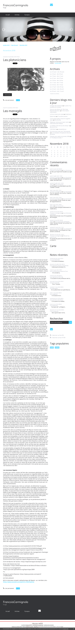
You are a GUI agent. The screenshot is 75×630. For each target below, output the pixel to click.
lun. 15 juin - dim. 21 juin (56, 76)
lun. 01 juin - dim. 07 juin (56, 78)
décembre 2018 (23, 45)
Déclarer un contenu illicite (17, 626)
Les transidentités (55, 260)
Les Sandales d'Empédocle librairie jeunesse (60, 133)
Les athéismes (54, 305)
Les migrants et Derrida (56, 277)
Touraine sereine (62, 116)
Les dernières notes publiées (38, 625)
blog (62, 626)
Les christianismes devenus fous (59, 271)
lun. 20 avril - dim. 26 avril (57, 89)
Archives (17, 15)
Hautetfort (41, 623)
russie (57, 347)
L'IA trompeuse (54, 311)
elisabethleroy (62, 129)
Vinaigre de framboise (56, 106)
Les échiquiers (67, 229)
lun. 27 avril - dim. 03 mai (56, 87)
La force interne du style (56, 114)
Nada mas (52, 116)
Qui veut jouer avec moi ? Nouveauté (60, 131)
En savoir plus (65, 628)
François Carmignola (55, 170)
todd (52, 347)
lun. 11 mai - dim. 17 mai (56, 82)
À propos (27, 15)
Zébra (51, 184)
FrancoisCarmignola (15, 5)
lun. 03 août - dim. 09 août (57, 72)
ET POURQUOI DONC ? (56, 138)
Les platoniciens (14, 60)
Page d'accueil (14, 45)
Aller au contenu (5, 1)
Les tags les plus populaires (49, 625)
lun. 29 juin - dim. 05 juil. (56, 74)
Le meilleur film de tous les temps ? (59, 125)
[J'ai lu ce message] (73, 628)
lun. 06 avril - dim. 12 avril (57, 91)
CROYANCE (53, 129)
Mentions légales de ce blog (28, 626)
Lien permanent (9, 100)
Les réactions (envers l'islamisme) (59, 265)
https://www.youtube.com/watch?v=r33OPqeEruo (18, 582)
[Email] (51, 4)
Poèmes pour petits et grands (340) (59, 136)
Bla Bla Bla (58, 120)
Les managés (12, 111)
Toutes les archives (54, 93)
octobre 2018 (6, 45)
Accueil (8, 15)
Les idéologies (54, 288)
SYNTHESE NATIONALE (56, 123)
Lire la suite (7, 94)
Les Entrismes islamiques (62, 221)
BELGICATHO (53, 127)
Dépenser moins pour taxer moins (59, 122)
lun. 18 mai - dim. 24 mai (56, 80)
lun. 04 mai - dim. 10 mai (56, 85)
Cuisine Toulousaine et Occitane (61, 106)
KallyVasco (68, 114)
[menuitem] (7, 15)
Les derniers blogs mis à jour (26, 625)
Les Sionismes (67, 170)
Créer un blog (34, 623)
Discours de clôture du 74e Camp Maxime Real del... (59, 110)
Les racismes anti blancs (56, 300)
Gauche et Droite (54, 283)
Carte (53, 246)
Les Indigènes (54, 294)
